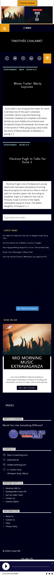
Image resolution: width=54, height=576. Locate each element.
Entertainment (10, 69)
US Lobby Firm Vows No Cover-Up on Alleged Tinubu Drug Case (25, 236)
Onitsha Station (27, 3)
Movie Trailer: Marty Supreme (28, 85)
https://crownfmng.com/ (17, 455)
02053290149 (13, 460)
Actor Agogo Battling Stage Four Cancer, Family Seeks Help (26, 247)
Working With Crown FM (16, 491)
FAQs (8, 523)
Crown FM (15, 550)
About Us (10, 516)
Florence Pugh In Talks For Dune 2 (27, 160)
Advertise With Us (13, 488)
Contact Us (10, 498)
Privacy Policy (11, 526)
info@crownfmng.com (16, 465)
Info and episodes (27, 388)
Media (21, 69)
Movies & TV (31, 69)
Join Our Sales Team (14, 495)
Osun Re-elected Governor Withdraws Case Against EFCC (25, 257)
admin (7, 101)
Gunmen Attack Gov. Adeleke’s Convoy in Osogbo (22, 243)
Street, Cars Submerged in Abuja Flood (18, 252)
